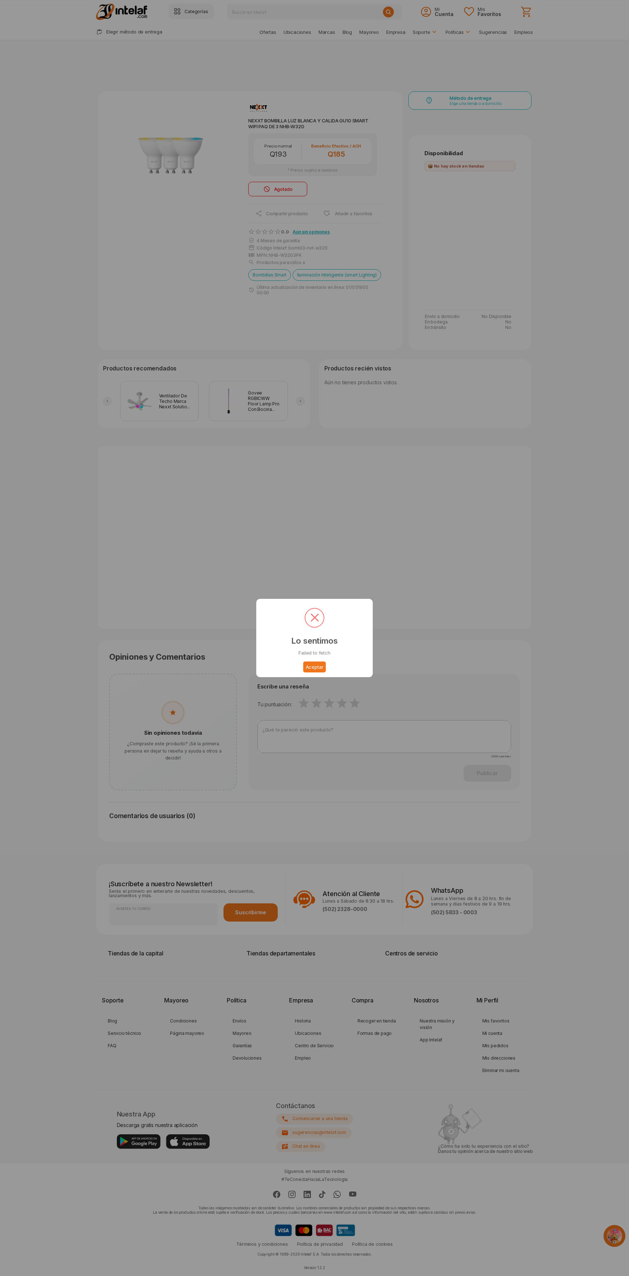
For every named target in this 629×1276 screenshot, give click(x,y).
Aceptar (315, 667)
